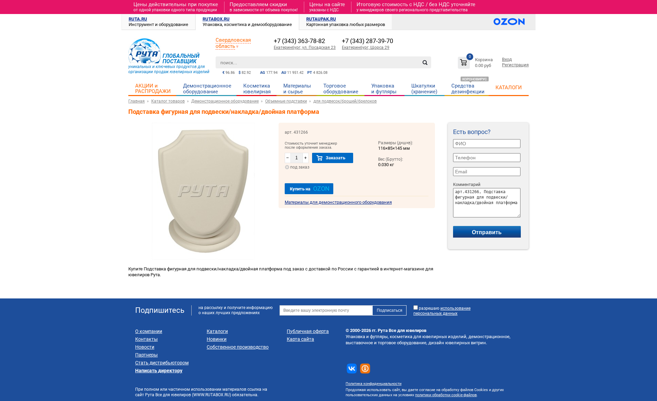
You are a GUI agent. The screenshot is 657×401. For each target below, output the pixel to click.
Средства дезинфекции (468, 89)
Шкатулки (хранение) (424, 89)
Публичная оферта (308, 331)
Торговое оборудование (340, 89)
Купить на (310, 188)
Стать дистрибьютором (162, 362)
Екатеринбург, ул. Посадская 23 (305, 47)
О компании (148, 331)
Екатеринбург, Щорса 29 (365, 47)
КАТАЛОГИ (508, 87)
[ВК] (352, 368)
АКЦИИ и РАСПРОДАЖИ (153, 88)
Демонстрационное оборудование (207, 89)
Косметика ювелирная (257, 89)
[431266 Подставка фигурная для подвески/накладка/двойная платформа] (203, 257)
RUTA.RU (138, 19)
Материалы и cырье (297, 89)
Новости (144, 347)
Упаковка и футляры (384, 89)
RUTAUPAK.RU (321, 19)
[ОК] (365, 368)
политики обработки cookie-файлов (446, 395)
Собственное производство (238, 347)
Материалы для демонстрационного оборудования (338, 202)
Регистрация (515, 64)
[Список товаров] (476, 63)
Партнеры (146, 355)
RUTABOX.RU (216, 19)
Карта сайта (300, 339)
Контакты (146, 339)
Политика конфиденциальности (373, 384)
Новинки (217, 339)
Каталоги (217, 331)
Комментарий (466, 184)
